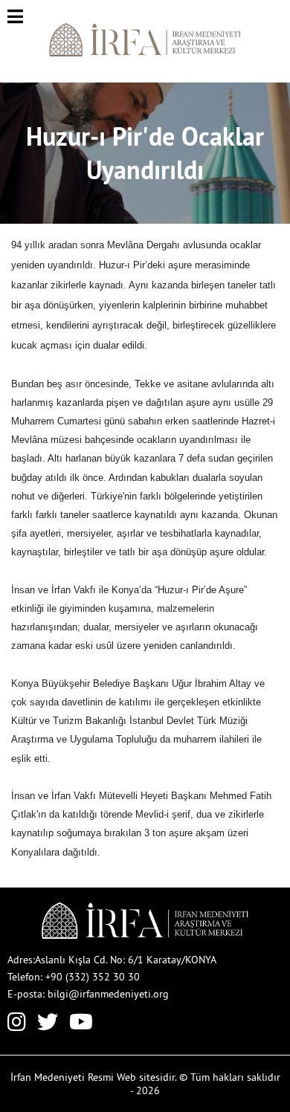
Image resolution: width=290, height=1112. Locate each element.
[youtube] (81, 1025)
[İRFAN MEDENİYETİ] (145, 52)
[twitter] (47, 1025)
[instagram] (16, 1025)
